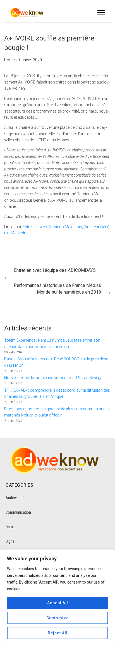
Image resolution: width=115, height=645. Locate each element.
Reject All (58, 633)
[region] (57, 597)
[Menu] (100, 12)
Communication (18, 512)
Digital (10, 541)
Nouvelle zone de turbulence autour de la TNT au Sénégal (53, 377)
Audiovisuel (15, 498)
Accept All (57, 603)
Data (9, 527)
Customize (57, 618)
